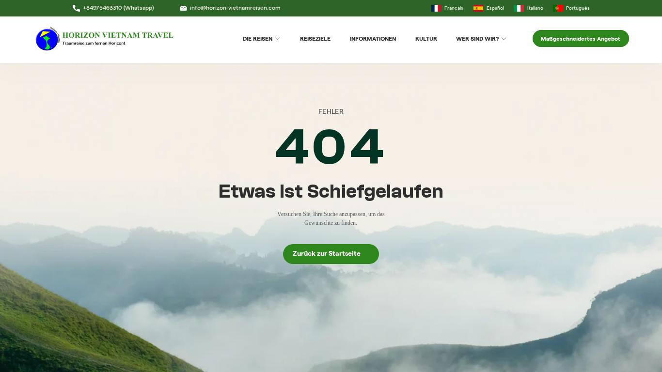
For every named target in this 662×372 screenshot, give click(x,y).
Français (453, 8)
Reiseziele (315, 38)
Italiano (535, 8)
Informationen (373, 38)
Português (578, 8)
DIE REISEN (257, 38)
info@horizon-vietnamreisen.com (235, 8)
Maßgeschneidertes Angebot (580, 38)
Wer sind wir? (477, 38)
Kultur (426, 38)
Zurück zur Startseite (331, 253)
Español (495, 8)
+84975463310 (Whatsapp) (118, 8)
